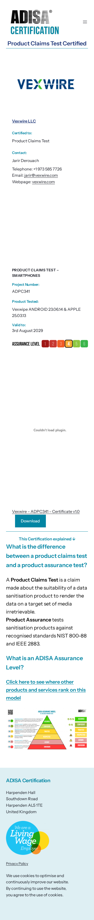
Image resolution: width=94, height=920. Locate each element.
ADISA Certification (28, 780)
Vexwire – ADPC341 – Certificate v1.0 (46, 511)
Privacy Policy (17, 863)
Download (30, 520)
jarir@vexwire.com (41, 175)
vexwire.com (43, 181)
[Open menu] (85, 22)
